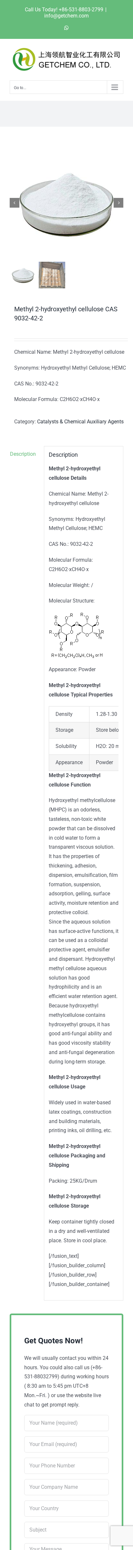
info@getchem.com (66, 16)
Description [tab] (23, 454)
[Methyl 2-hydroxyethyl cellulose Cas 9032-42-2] (66, 202)
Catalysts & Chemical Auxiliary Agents (80, 422)
